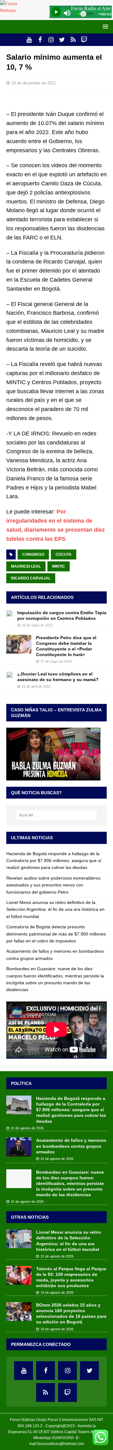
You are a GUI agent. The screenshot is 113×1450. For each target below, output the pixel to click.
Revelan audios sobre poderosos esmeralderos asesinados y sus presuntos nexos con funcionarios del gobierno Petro (53, 885)
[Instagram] (51, 39)
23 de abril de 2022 (36, 686)
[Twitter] (61, 39)
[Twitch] (83, 39)
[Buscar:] (56, 815)
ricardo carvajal (31, 578)
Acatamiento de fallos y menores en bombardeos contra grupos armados (71, 1146)
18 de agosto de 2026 (56, 1292)
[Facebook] (40, 39)
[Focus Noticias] (13, 10)
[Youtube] (29, 39)
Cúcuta (64, 554)
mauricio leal (26, 566)
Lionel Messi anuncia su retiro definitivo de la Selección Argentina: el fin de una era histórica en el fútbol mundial (55, 909)
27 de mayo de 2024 (56, 661)
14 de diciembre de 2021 (33, 83)
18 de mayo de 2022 (37, 625)
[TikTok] (72, 39)
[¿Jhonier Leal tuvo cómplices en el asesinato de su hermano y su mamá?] (9, 674)
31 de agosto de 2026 (27, 1128)
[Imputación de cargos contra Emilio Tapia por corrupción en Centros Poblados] (9, 613)
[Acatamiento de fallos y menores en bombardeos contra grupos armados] (18, 1146)
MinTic (58, 566)
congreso (33, 554)
